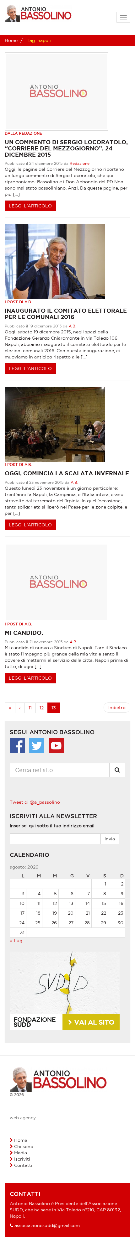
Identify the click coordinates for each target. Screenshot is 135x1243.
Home (11, 40)
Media (20, 1152)
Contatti (23, 1165)
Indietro (117, 707)
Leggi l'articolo (30, 205)
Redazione (79, 163)
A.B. (72, 326)
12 (42, 707)
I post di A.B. (18, 302)
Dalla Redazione (23, 133)
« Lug (16, 940)
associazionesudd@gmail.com (47, 1225)
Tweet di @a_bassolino (35, 802)
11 (30, 707)
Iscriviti (22, 1159)
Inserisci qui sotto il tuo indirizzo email (52, 825)
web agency (23, 1117)
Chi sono (23, 1146)
